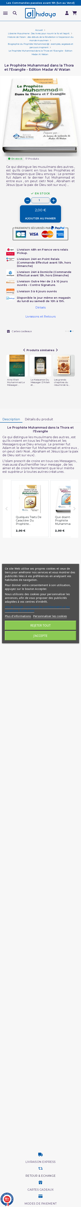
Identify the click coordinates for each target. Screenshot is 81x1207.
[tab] (11, 419)
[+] (53, 200)
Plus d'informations (18, 616)
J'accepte (40, 636)
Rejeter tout (40, 625)
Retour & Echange (40, 1175)
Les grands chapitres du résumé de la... (62, 382)
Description (11, 419)
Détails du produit (39, 419)
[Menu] (5, 13)
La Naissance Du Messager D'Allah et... (40, 382)
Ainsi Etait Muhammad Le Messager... (16, 382)
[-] (27, 200)
